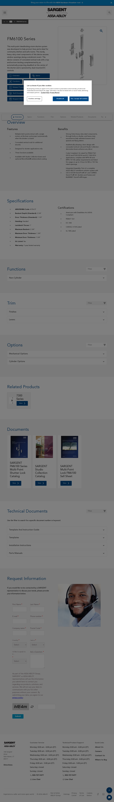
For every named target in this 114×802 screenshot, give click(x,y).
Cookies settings (34, 98)
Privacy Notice (54, 92)
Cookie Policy (45, 92)
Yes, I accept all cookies (79, 98)
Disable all (60, 98)
